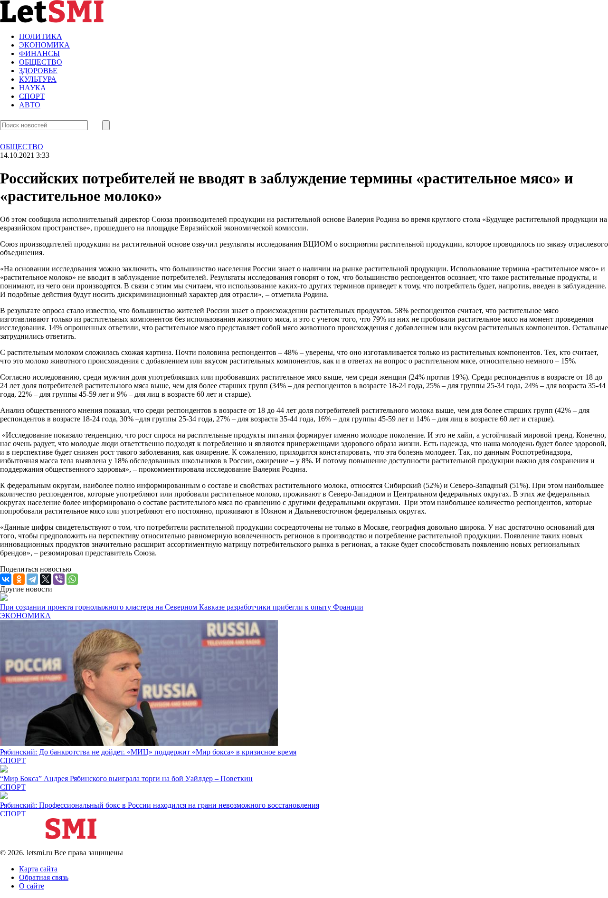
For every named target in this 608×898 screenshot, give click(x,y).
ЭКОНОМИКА (44, 45)
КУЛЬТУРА (38, 79)
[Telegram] (32, 579)
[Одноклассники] (19, 579)
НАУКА (32, 88)
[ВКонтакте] (5, 579)
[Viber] (59, 579)
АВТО (29, 105)
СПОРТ (32, 96)
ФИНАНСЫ (39, 53)
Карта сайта (38, 869)
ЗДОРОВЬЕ (38, 71)
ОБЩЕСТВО (40, 62)
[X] (45, 579)
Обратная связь (43, 877)
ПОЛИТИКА (40, 36)
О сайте (31, 886)
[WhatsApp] (72, 579)
